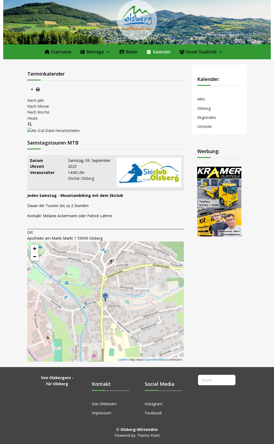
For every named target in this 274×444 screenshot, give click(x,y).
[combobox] (216, 380)
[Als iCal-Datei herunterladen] (53, 130)
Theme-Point (148, 435)
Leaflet (123, 359)
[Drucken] (38, 89)
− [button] (34, 256)
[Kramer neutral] (219, 201)
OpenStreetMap (156, 359)
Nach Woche (38, 112)
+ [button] (34, 248)
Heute (32, 118)
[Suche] (29, 124)
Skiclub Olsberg (81, 178)
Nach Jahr (35, 100)
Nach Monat (38, 106)
